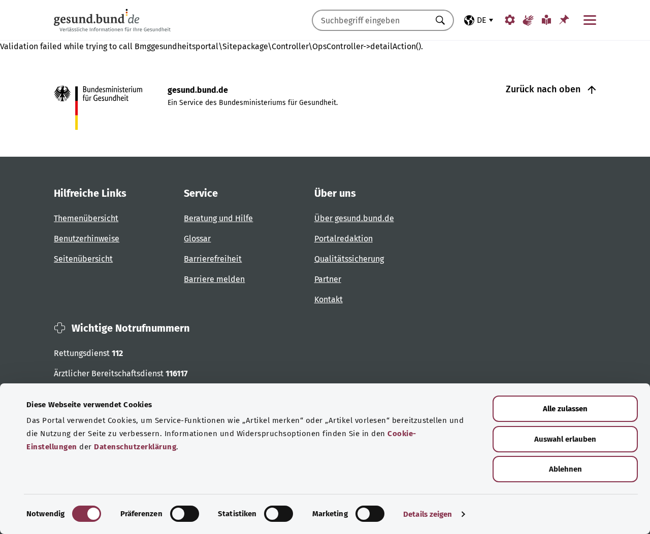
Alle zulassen (565, 408)
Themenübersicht (86, 218)
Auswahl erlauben (565, 439)
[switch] (184, 514)
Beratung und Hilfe (218, 218)
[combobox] (370, 20)
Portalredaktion (343, 238)
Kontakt (328, 299)
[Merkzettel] (564, 19)
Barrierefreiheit (213, 259)
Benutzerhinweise (86, 238)
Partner (327, 279)
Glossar (197, 238)
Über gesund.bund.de (354, 218)
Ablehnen (565, 469)
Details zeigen (427, 514)
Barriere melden (214, 279)
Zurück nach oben (544, 89)
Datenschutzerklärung (135, 446)
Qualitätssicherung (349, 259)
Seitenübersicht (83, 259)
